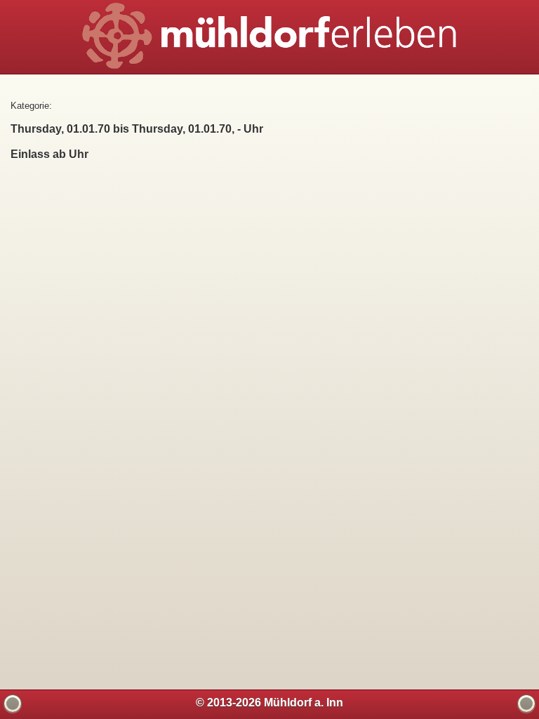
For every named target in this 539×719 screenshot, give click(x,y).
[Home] (526, 703)
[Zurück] (13, 703)
